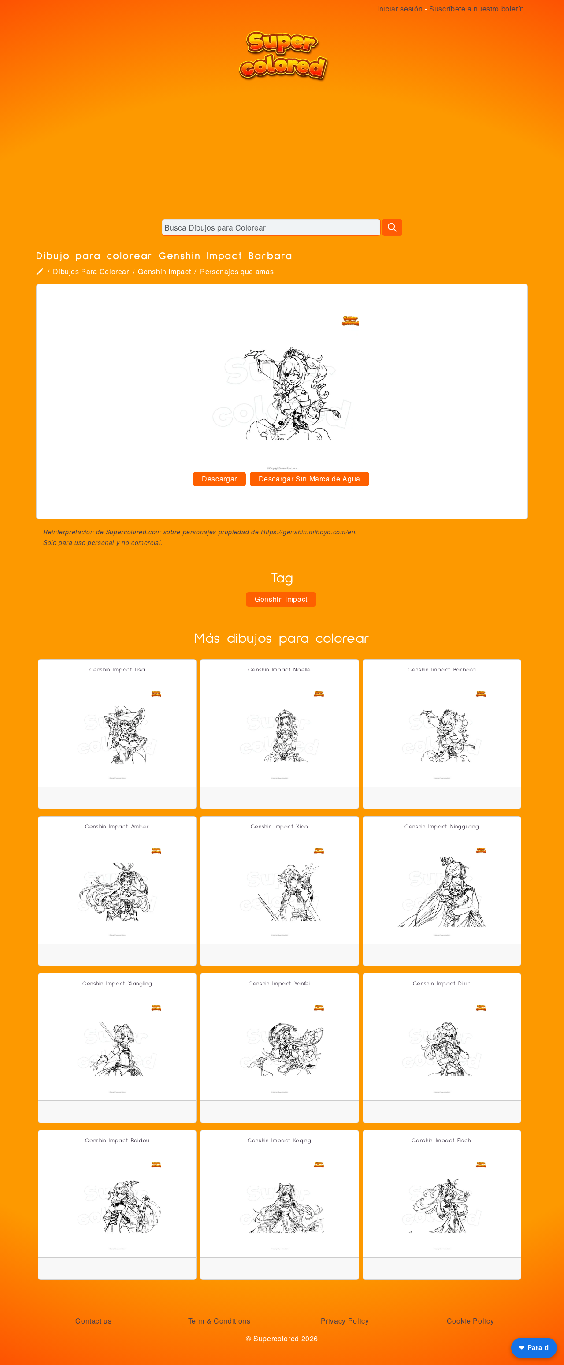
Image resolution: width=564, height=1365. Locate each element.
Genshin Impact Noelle (279, 670)
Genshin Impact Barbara (442, 670)
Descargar (219, 479)
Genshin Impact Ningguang (441, 827)
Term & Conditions (219, 1321)
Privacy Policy (345, 1321)
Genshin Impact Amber (117, 827)
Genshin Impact (164, 271)
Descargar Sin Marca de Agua (309, 479)
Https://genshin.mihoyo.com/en (308, 531)
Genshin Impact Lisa (117, 670)
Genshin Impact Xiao (279, 827)
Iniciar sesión (400, 9)
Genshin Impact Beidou (117, 1141)
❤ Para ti (534, 1347)
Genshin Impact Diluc (442, 984)
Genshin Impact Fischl (441, 1141)
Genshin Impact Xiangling (117, 984)
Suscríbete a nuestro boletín (476, 9)
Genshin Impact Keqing (279, 1141)
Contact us (93, 1321)
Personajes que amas (237, 271)
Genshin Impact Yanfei (279, 984)
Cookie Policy (470, 1321)
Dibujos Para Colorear (91, 271)
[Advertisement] (282, 150)
